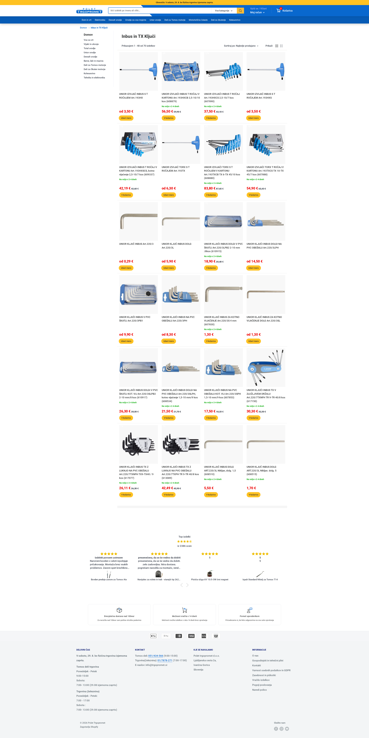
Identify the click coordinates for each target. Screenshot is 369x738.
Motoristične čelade (198, 20)
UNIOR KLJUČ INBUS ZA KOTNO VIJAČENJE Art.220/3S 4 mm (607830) (221, 321)
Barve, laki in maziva (93, 61)
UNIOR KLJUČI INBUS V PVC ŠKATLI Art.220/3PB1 (134, 319)
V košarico (168, 118)
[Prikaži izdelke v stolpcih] (276, 46)
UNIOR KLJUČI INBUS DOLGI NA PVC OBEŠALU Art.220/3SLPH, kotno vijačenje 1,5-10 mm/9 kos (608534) (180, 396)
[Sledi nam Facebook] (276, 729)
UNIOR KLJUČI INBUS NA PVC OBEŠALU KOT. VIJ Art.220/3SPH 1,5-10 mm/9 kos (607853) (222, 394)
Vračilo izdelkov (261, 680)
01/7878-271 (165, 660)
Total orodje (89, 48)
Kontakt (256, 665)
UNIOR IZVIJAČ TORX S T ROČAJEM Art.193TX (176, 169)
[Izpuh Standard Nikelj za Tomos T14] (260, 574)
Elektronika (100, 20)
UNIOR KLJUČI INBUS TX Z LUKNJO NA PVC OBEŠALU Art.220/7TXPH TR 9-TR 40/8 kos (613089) (180, 472)
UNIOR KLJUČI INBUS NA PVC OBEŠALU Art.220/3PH (178, 319)
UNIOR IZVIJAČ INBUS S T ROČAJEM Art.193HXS (261, 96)
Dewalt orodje (115, 20)
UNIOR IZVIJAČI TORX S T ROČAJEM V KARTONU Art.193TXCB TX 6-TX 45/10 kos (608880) (222, 173)
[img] (184, 541)
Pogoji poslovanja (262, 684)
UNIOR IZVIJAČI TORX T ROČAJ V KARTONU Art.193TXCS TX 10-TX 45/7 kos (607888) (265, 171)
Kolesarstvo (234, 20)
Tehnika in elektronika (94, 77)
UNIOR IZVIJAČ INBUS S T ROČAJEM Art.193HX (133, 96)
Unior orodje (155, 20)
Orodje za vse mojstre (135, 20)
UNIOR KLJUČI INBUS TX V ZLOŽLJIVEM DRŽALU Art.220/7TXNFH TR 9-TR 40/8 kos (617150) (266, 396)
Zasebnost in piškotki (264, 675)
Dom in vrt (86, 20)
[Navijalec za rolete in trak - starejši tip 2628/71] (159, 574)
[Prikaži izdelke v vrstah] (281, 46)
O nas (255, 655)
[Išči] (240, 11)
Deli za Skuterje (218, 20)
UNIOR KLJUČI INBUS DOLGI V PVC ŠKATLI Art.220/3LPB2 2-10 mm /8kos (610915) (223, 247)
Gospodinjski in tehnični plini (267, 660)
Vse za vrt (88, 40)
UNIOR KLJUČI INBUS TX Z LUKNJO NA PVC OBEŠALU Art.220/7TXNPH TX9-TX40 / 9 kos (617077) (136, 472)
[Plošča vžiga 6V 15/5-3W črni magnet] (209, 574)
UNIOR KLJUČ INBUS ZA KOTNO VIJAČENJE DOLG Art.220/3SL (264, 319)
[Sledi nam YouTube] (287, 729)
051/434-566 (155, 655)
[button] (182, 585)
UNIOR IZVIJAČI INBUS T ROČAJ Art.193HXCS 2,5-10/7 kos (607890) (222, 98)
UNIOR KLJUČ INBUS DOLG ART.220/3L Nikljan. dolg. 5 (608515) (261, 470)
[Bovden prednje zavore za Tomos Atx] (109, 574)
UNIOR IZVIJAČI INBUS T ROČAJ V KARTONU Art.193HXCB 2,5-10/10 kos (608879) (181, 98)
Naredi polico (259, 689)
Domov (83, 27)
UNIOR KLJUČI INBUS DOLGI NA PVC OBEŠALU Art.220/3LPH (264, 245)
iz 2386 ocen (184, 545)
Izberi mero (126, 118)
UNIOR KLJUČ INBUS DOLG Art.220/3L (176, 245)
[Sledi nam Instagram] (281, 729)
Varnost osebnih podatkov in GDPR (271, 670)
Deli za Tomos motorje (174, 20)
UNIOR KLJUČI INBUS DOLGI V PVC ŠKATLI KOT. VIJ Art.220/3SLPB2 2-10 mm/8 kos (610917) (138, 394)
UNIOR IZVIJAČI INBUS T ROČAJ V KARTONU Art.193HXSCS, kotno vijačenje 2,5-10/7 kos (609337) (138, 171)
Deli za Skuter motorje (94, 69)
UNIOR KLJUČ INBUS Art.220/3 (136, 243)
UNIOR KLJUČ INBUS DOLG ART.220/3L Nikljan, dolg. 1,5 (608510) (220, 470)
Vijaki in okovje (91, 44)
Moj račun (256, 12)
